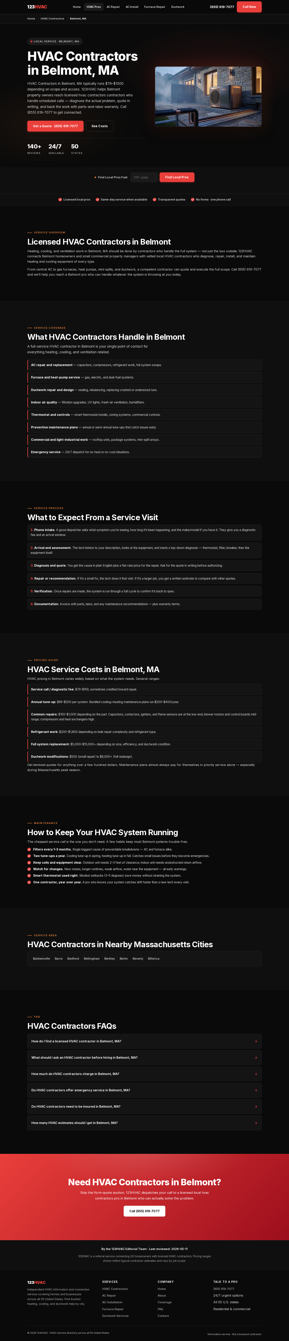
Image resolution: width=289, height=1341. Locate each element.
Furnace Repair (154, 6)
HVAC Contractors (52, 18)
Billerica (153, 958)
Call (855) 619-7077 (144, 1211)
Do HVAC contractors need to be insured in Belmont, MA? (76, 1106)
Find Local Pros (177, 177)
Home (77, 6)
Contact (163, 1316)
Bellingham (91, 958)
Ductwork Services (115, 1316)
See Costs (100, 126)
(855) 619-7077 (222, 7)
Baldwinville (41, 958)
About (162, 1295)
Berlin (124, 958)
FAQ (160, 1309)
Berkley (109, 958)
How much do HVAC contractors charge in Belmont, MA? (75, 1074)
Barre (59, 958)
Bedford (73, 958)
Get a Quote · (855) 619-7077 (55, 126)
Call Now (249, 7)
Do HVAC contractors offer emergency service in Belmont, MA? (80, 1090)
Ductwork (177, 6)
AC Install (132, 6)
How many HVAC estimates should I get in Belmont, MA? (74, 1123)
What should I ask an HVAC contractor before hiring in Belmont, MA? (84, 1057)
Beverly (138, 958)
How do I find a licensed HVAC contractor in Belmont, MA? (76, 1041)
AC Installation (112, 1302)
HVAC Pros (94, 6)
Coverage (165, 1302)
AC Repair (113, 6)
